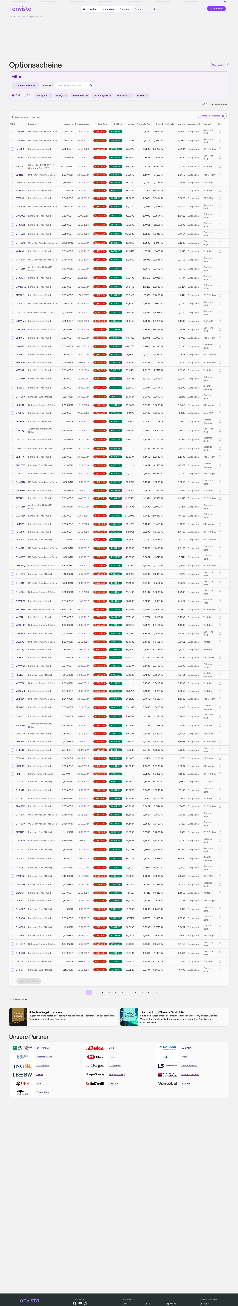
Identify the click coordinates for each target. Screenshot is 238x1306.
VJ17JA (19, 617)
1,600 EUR (115, 149)
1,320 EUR (115, 583)
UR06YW (20, 490)
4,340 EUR (115, 565)
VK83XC (20, 641)
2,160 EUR (115, 295)
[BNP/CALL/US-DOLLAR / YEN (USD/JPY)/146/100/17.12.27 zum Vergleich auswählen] (12, 609)
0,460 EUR (115, 657)
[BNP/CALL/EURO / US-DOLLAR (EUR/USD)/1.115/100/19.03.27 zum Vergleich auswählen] (12, 832)
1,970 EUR (115, 131)
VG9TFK (20, 683)
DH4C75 (20, 312)
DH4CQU (20, 430)
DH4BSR (20, 633)
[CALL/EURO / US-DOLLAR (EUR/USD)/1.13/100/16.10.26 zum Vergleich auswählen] (12, 448)
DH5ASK (20, 953)
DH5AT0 (20, 790)
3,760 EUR (99, 970)
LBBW (39, 1074)
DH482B (20, 482)
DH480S (20, 814)
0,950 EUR (115, 524)
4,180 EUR (100, 174)
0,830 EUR (115, 378)
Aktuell (94, 9)
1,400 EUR (100, 277)
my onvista (108, 9)
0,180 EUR (115, 498)
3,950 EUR (115, 592)
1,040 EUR (115, 691)
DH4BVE (20, 867)
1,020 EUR (100, 691)
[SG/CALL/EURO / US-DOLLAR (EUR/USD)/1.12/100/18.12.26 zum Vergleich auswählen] (12, 465)
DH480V (20, 823)
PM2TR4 (20, 773)
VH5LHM (20, 625)
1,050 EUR (100, 198)
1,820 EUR (115, 157)
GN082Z (20, 346)
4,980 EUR (100, 675)
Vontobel (185, 1083)
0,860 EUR (115, 321)
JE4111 (19, 174)
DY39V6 (20, 198)
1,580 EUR (100, 421)
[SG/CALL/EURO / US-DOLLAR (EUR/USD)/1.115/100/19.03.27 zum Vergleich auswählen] (12, 675)
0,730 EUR (115, 953)
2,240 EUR (115, 387)
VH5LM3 (20, 691)
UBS (38, 1083)
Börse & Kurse (14, 17)
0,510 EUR (115, 893)
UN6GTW (21, 733)
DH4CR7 (20, 268)
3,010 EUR (100, 641)
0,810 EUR (100, 378)
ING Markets (42, 1065)
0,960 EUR (100, 666)
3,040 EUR (115, 944)
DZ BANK (186, 1047)
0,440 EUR (100, 657)
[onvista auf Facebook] (74, 1304)
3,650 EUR (115, 473)
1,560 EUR (115, 354)
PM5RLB (20, 362)
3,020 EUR (100, 876)
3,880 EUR (115, 927)
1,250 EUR (100, 557)
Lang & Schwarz (189, 1065)
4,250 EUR (100, 574)
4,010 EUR (100, 633)
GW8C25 (20, 215)
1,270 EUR (115, 557)
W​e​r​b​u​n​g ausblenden (143, 37)
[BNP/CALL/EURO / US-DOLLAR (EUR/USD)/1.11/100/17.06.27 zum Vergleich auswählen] (12, 539)
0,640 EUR (115, 439)
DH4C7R (20, 944)
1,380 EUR (115, 548)
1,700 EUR (99, 900)
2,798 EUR (100, 448)
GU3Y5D (20, 515)
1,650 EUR (115, 741)
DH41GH (20, 233)
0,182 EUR (100, 649)
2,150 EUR (115, 268)
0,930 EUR (100, 524)
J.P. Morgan (115, 1065)
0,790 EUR (100, 413)
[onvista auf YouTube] (80, 1304)
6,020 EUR (115, 774)
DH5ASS (20, 918)
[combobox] (74, 85)
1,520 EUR (100, 601)
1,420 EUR (115, 277)
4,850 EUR (100, 909)
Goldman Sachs (44, 1056)
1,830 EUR (100, 303)
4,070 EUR (115, 465)
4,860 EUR (115, 909)
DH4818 (20, 131)
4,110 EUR (100, 867)
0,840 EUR (100, 321)
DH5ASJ (20, 157)
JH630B (20, 766)
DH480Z (20, 557)
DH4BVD (20, 574)
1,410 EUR (100, 286)
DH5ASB (20, 224)
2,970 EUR (100, 405)
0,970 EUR (100, 733)
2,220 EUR (100, 506)
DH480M (20, 259)
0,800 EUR (115, 413)
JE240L (20, 337)
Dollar (147, 1303)
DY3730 (20, 781)
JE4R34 (20, 657)
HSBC (112, 1056)
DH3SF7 (20, 969)
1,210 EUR (99, 750)
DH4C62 (20, 329)
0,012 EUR (115, 166)
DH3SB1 (20, 849)
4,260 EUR (115, 574)
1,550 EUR (100, 354)
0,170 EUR (99, 498)
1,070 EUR (100, 790)
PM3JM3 (20, 609)
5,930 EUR (100, 539)
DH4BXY (20, 396)
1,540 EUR (115, 601)
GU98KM (20, 378)
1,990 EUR (100, 140)
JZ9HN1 (20, 473)
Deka (111, 1047)
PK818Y (20, 295)
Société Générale (190, 1074)
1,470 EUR (115, 251)
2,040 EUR (115, 215)
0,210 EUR (115, 766)
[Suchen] (154, 9)
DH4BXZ (20, 909)
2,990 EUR (115, 405)
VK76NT (20, 892)
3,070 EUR (100, 781)
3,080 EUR (115, 781)
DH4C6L (20, 592)
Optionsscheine (36, 17)
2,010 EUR (115, 140)
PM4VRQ (20, 565)
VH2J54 (20, 166)
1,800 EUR (100, 157)
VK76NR (20, 370)
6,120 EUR (115, 609)
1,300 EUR (100, 583)
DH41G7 (20, 716)
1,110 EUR (115, 234)
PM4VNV (20, 741)
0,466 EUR (115, 884)
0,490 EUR (100, 893)
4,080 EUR (100, 312)
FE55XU (20, 387)
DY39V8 (20, 758)
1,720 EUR (115, 900)
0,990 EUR (100, 707)
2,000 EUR (100, 430)
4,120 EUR (115, 867)
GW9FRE (20, 601)
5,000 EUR (115, 396)
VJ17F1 (19, 798)
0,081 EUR (100, 515)
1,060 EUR (115, 198)
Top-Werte (171, 1303)
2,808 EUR (115, 448)
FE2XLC (20, 707)
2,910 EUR (115, 849)
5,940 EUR (115, 539)
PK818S (20, 354)
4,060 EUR (100, 465)
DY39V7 (20, 412)
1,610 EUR (115, 490)
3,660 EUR (100, 625)
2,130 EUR (100, 268)
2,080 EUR (115, 190)
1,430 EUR (115, 286)
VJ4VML (20, 251)
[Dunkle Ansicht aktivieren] (25, 1)
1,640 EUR (115, 225)
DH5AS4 (20, 277)
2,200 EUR (100, 683)
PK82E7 (20, 539)
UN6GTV (20, 182)
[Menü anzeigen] (84, 9)
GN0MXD (21, 448)
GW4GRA (21, 286)
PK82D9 (20, 832)
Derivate (25, 17)
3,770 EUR (115, 970)
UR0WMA (21, 321)
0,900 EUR (115, 716)
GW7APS (20, 884)
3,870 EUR (100, 927)
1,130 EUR (115, 814)
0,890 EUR (115, 362)
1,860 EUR (100, 206)
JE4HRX (20, 456)
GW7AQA (21, 665)
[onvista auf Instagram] (85, 1304)
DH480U (20, 242)
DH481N (20, 140)
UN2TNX (20, 961)
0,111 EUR (115, 515)
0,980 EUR (115, 666)
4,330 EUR (100, 565)
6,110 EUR (99, 609)
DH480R (20, 206)
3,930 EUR (100, 592)
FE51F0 (20, 421)
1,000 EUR (115, 707)
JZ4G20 (20, 524)
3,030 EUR (115, 641)
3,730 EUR (115, 798)
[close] (234, 4)
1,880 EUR (115, 206)
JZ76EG (20, 935)
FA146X (20, 858)
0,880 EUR (100, 362)
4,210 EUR (115, 174)
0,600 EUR (100, 758)
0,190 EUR (100, 766)
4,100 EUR (115, 312)
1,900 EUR (100, 243)
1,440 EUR (115, 482)
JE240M (20, 900)
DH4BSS (20, 927)
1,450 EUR (100, 251)
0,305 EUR (100, 346)
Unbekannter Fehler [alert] (208, 7)
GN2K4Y (20, 439)
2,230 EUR (100, 387)
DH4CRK (20, 506)
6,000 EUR (100, 774)
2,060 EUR (100, 190)
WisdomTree (42, 1092)
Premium (124, 9)
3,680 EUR (115, 625)
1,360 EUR (100, 548)
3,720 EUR (115, 329)
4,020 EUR (115, 633)
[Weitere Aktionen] (226, 131)
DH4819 (20, 583)
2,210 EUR (115, 338)
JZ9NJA (20, 405)
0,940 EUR (100, 532)
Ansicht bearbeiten (210, 115)
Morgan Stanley (117, 1074)
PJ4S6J (20, 531)
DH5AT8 (20, 749)
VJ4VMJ (20, 190)
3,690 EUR (115, 698)
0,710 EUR (99, 953)
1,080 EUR (100, 806)
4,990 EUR (100, 396)
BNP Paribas (42, 1047)
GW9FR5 (20, 840)
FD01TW (20, 465)
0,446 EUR (100, 884)
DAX (125, 1303)
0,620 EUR (100, 439)
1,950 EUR (100, 131)
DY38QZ (20, 876)
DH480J (20, 303)
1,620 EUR (115, 182)
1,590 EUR (100, 149)
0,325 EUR (115, 346)
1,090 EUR (100, 234)
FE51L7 (19, 674)
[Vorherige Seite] (82, 992)
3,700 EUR (100, 329)
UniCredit (114, 1083)
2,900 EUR (100, 849)
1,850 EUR (115, 303)
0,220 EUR (115, 858)
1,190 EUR (99, 823)
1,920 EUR (115, 243)
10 (149, 992)
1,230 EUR (115, 750)
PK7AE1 (20, 498)
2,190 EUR (100, 338)
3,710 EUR (100, 798)
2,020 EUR (100, 215)
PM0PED (20, 806)
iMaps (184, 1056)
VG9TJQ (20, 649)
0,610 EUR (115, 758)
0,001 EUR (100, 166)
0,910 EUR (100, 918)
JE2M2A (20, 698)
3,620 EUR (100, 473)
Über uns (204, 1303)
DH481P (20, 548)
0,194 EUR (115, 649)
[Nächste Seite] (156, 992)
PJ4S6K (20, 148)
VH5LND (20, 725)
